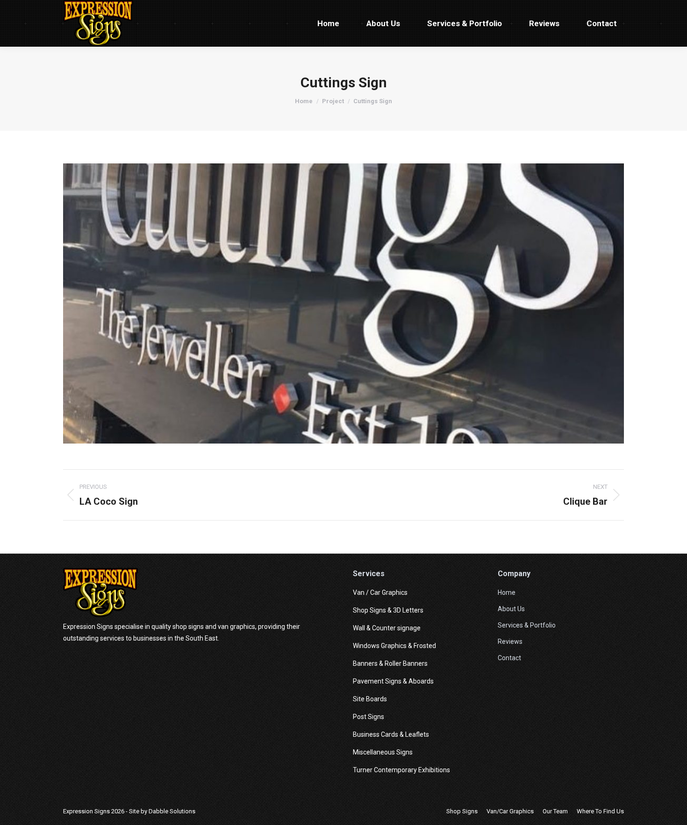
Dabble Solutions (172, 811)
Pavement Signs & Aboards (393, 681)
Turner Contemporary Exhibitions (401, 770)
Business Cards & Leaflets (391, 734)
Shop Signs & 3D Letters (388, 610)
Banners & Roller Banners (390, 663)
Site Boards (370, 699)
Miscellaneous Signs (383, 752)
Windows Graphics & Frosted (394, 645)
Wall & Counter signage (387, 628)
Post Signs (368, 716)
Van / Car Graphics (380, 592)
